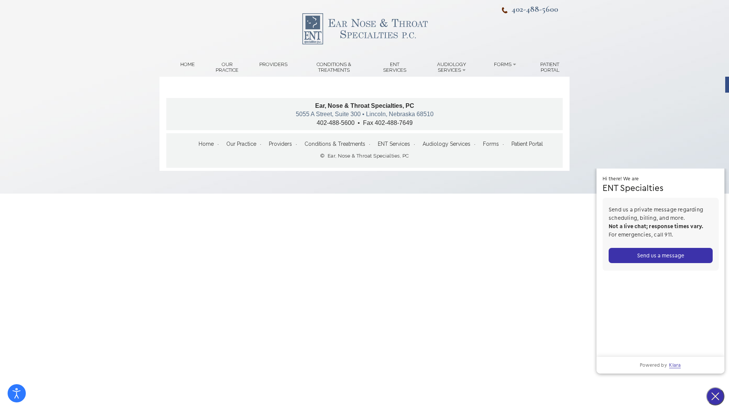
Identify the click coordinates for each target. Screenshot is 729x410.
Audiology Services (451, 67)
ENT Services (394, 67)
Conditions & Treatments (334, 67)
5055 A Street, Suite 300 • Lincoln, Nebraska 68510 (365, 114)
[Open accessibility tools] (17, 393)
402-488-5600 (534, 9)
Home (187, 64)
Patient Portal (549, 67)
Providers (273, 64)
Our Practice (227, 67)
